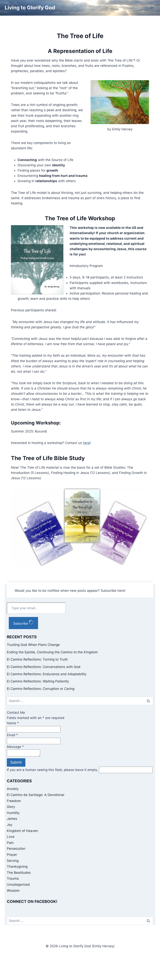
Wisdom (13, 891)
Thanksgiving (17, 866)
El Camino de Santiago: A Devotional (35, 795)
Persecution (16, 849)
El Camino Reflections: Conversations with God (43, 667)
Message (15, 747)
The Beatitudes (19, 873)
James (12, 819)
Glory (11, 807)
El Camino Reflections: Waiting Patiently (38, 681)
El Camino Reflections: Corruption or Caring (40, 689)
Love (10, 837)
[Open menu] (151, 8)
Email (12, 735)
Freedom (14, 801)
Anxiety (13, 789)
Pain (10, 843)
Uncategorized (18, 884)
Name (13, 723)
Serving (13, 861)
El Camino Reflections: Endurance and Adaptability (46, 674)
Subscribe (21, 623)
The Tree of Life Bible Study (48, 458)
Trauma (13, 878)
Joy (9, 825)
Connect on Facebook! (32, 901)
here (86, 443)
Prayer (12, 855)
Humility (13, 813)
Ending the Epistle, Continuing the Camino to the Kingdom (52, 652)
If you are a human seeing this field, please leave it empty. (53, 770)
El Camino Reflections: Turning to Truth (37, 659)
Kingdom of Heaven (22, 831)
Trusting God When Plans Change (33, 645)
